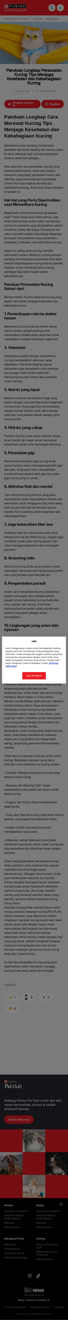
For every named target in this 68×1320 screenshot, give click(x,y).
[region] (34, 660)
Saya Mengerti (34, 675)
